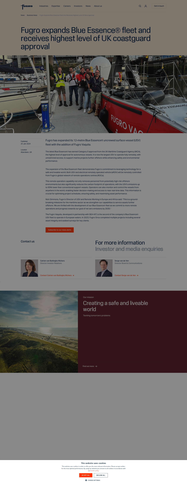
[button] (93, 480)
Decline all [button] (100, 475)
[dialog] (93, 472)
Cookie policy (95, 471)
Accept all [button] (86, 475)
